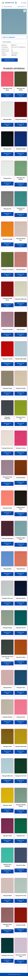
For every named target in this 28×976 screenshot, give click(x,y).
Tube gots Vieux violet (7, 925)
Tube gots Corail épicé (7, 89)
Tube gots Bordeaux (20, 119)
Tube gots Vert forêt (20, 776)
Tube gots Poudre (21, 388)
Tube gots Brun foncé (21, 508)
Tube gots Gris (7, 209)
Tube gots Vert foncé (7, 955)
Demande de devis (9, 60)
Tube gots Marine (20, 598)
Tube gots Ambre (20, 657)
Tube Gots (14, 55)
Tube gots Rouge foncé (7, 299)
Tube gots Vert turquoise (7, 865)
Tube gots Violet (7, 836)
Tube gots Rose (20, 569)
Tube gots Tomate (7, 359)
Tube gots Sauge (7, 627)
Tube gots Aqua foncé (20, 538)
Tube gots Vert (21, 836)
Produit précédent (8, 6)
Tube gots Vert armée (21, 89)
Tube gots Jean (20, 687)
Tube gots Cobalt (21, 149)
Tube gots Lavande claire (20, 955)
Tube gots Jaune (7, 805)
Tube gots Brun (21, 329)
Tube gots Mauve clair (20, 239)
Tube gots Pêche (7, 508)
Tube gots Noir (7, 149)
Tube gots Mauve (20, 269)
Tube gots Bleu (7, 569)
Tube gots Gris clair (7, 598)
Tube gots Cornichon (7, 269)
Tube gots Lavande (7, 329)
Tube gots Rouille (20, 925)
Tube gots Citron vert (20, 417)
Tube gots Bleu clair (7, 776)
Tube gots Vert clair (20, 895)
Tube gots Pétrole (21, 627)
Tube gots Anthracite (7, 417)
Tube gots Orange (7, 239)
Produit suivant (20, 6)
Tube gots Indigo (20, 865)
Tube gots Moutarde (20, 746)
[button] (24, 11)
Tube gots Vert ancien (21, 209)
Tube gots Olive (7, 746)
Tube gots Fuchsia (21, 448)
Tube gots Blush (7, 895)
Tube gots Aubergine (7, 538)
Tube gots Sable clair (21, 299)
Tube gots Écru (7, 178)
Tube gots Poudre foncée (7, 477)
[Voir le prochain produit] (25, 7)
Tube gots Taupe (7, 388)
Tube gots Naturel (7, 717)
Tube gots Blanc (7, 119)
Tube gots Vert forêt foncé (7, 657)
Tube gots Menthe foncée (21, 805)
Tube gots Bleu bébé (20, 359)
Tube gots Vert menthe (21, 178)
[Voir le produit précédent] (2, 7)
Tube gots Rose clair (7, 448)
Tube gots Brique (20, 477)
